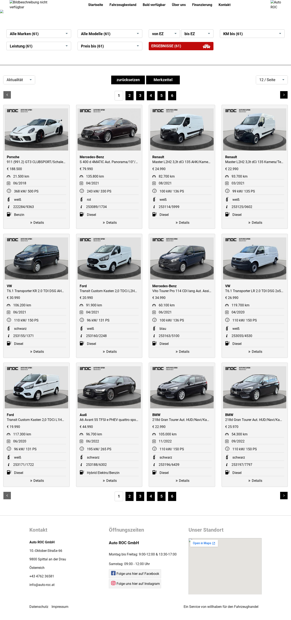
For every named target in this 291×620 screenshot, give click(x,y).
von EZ (158, 34)
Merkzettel (163, 80)
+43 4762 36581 (41, 576)
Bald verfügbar (154, 5)
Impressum (60, 607)
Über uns (179, 5)
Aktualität (15, 80)
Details (38, 223)
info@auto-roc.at (42, 585)
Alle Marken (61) (24, 34)
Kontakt (224, 5)
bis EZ (189, 34)
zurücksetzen (128, 80)
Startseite (95, 5)
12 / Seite (267, 80)
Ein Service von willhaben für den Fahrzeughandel (221, 607)
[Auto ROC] (278, 5)
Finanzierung (202, 5)
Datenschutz (38, 607)
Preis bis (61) (92, 46)
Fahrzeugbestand (122, 5)
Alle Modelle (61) (95, 34)
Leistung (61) (21, 46)
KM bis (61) (233, 34)
